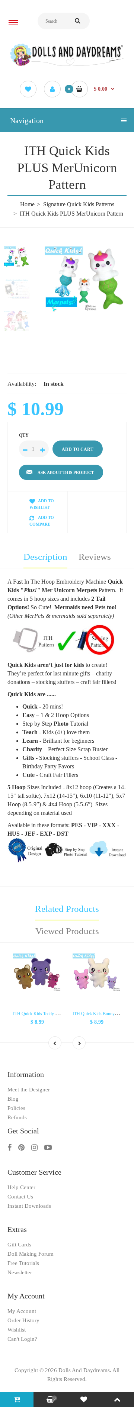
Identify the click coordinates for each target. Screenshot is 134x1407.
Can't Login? (22, 1339)
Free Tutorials (23, 1263)
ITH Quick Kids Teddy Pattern (40, 1013)
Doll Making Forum (30, 1254)
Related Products (67, 909)
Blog (13, 1099)
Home (27, 204)
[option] (86, 279)
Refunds (17, 1117)
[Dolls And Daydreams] (67, 65)
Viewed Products (67, 931)
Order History (23, 1320)
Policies (16, 1108)
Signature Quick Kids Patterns (78, 204)
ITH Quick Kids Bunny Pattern (100, 1013)
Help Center (21, 1187)
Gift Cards (19, 1245)
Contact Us (20, 1197)
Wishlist (16, 1330)
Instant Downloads (29, 1206)
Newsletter (19, 1272)
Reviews (95, 557)
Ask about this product (66, 472)
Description (45, 557)
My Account (21, 1311)
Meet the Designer (28, 1090)
